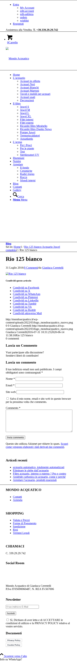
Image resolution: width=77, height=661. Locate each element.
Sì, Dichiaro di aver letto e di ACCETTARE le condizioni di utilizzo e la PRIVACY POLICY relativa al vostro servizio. (38, 623)
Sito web (11, 391)
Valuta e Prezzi (21, 520)
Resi (15, 529)
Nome (10, 378)
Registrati (18, 23)
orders (23, 17)
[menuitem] (42, 12)
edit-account (27, 10)
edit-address (26, 14)
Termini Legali (21, 532)
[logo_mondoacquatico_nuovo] (17, 58)
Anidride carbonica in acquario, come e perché (39, 476)
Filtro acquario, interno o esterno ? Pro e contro (39, 473)
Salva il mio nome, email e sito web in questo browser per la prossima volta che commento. (38, 400)
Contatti (17, 496)
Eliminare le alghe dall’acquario (31, 470)
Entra (16, 4)
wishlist (24, 20)
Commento (13, 407)
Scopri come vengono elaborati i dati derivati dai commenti (37, 445)
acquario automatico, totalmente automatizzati (38, 467)
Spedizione (19, 526)
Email (10, 385)
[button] (38, 659)
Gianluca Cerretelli (52, 267)
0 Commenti (31, 267)
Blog (8, 243)
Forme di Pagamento (24, 523)
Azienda (17, 499)
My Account (27, 7)
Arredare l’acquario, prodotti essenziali (35, 480)
